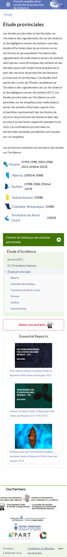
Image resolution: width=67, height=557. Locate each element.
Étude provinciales (19, 271)
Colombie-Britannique (33, 206)
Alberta (27, 175)
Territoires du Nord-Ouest (33, 217)
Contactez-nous (12, 552)
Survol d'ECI (15, 259)
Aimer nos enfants (32, 325)
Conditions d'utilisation (41, 548)
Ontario (31, 164)
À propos (8, 548)
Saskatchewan (27, 197)
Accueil (8, 14)
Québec (31, 186)
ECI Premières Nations (21, 265)
